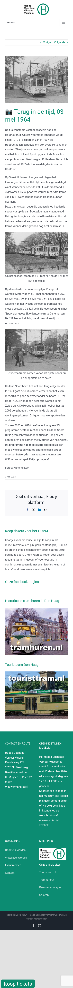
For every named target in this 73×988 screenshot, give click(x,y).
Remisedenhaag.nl (50, 887)
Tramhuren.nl (47, 879)
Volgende (59, 42)
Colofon (44, 895)
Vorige (47, 42)
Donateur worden (15, 850)
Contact (9, 872)
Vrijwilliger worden (16, 857)
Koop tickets (18, 984)
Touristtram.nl (47, 872)
